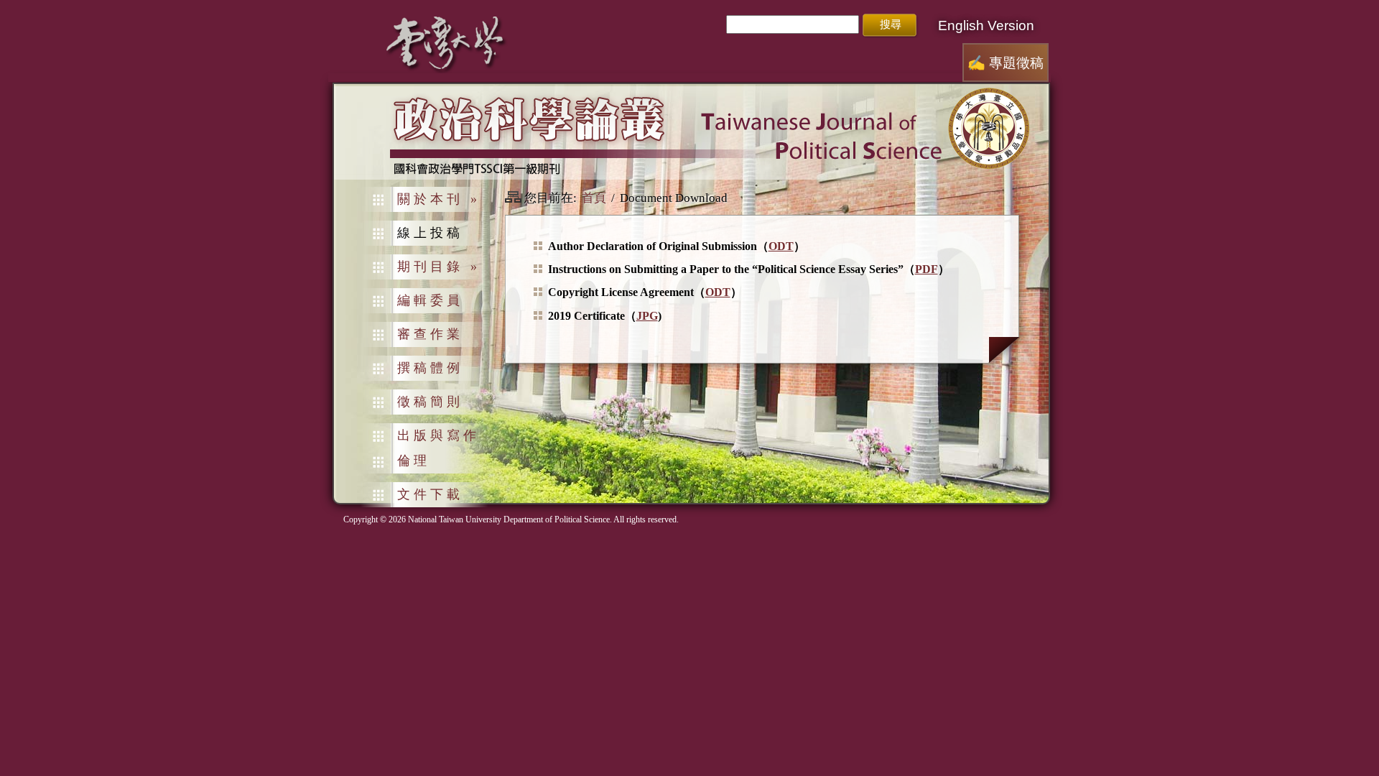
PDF (926, 269)
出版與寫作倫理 (438, 448)
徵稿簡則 (430, 401)
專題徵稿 (1005, 62)
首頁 (594, 198)
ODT (781, 246)
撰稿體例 (430, 368)
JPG (647, 316)
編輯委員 (430, 300)
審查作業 (430, 334)
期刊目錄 (438, 266)
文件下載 (430, 494)
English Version (986, 25)
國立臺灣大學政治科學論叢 (691, 133)
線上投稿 (430, 233)
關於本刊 (438, 199)
